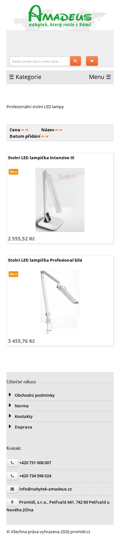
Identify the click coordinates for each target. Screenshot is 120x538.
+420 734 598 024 (35, 476)
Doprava (23, 427)
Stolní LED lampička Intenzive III (41, 158)
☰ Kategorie (25, 77)
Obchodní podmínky (34, 395)
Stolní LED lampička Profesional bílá (45, 260)
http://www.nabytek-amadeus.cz (60, 16)
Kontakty (23, 416)
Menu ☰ (100, 77)
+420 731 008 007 (35, 462)
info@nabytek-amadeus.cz (45, 489)
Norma (21, 406)
